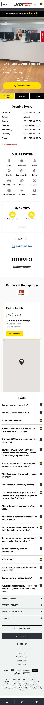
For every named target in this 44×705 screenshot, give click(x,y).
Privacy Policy (22, 653)
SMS (17, 315)
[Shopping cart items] (36, 702)
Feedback (42, 36)
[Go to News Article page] (37, 4)
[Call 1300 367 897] (34, 4)
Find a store (23, 636)
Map (20, 72)
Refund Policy (22, 664)
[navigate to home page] (24, 4)
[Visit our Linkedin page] (26, 644)
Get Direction (14, 333)
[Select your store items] (21, 702)
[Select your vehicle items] (7, 702)
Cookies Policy (22, 661)
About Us (22, 96)
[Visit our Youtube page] (21, 644)
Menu (5, 4)
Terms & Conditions (22, 657)
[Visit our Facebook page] (17, 644)
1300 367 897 (23, 628)
